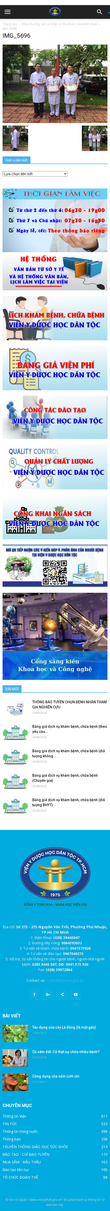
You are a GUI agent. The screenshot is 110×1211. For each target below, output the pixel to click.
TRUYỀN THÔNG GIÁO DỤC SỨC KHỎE (35, 1146)
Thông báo (12, 1139)
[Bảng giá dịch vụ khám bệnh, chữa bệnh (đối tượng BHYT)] (15, 806)
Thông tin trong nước (20, 1131)
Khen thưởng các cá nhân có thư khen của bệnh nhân (59, 24)
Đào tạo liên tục (16, 1169)
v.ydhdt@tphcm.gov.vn (64, 980)
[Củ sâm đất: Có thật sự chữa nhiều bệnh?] (15, 1058)
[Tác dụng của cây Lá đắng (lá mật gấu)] (15, 1033)
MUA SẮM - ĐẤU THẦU (22, 1162)
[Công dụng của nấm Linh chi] (15, 1082)
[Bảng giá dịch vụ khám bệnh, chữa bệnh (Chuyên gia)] (15, 781)
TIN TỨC (10, 1123)
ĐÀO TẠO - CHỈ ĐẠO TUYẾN (26, 1154)
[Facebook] (34, 995)
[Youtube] (76, 995)
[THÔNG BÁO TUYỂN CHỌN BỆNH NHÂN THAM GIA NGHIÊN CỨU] (15, 708)
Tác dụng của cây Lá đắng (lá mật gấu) (64, 1027)
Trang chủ (10, 24)
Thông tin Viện (14, 1116)
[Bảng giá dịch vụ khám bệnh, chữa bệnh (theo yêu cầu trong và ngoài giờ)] (15, 733)
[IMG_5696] (55, 83)
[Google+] (48, 995)
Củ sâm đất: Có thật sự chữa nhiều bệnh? (66, 1052)
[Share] (62, 995)
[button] (101, 12)
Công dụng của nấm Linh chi (55, 1076)
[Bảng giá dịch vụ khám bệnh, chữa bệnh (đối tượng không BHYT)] (15, 757)
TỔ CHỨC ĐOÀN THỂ (20, 1177)
